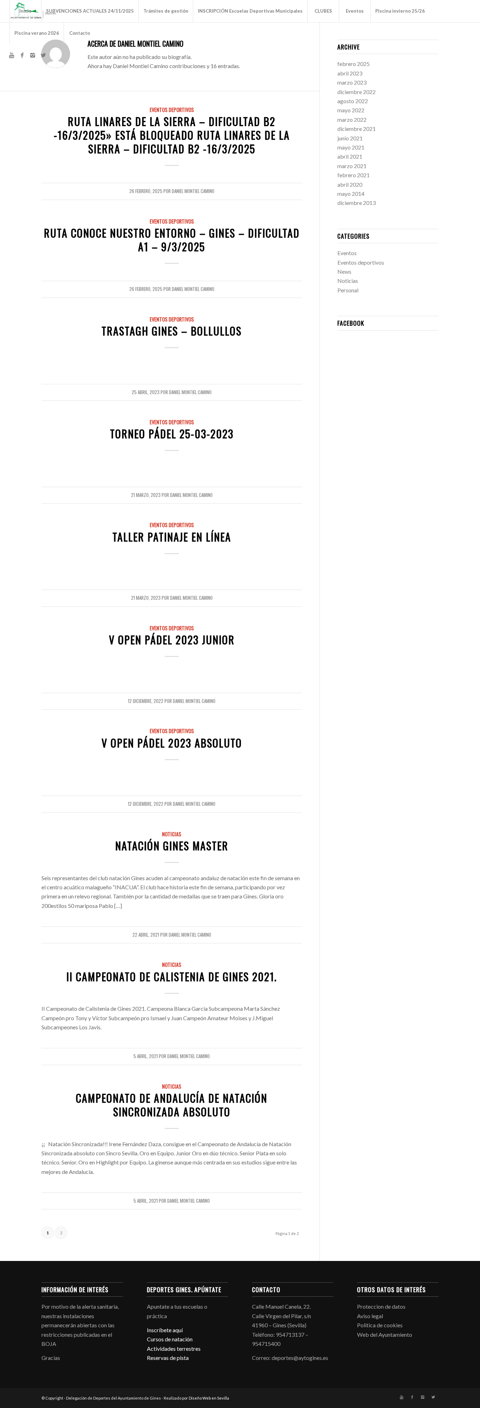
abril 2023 (349, 73)
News (344, 271)
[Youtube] (11, 55)
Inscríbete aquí (165, 1330)
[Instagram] (32, 55)
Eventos (347, 253)
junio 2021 (350, 138)
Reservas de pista (168, 1357)
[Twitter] (43, 55)
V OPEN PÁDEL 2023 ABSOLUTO (172, 743)
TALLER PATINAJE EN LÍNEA (171, 537)
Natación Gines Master (171, 846)
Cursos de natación (170, 1339)
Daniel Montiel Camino (193, 191)
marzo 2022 (352, 119)
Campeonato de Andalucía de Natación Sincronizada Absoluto (171, 1105)
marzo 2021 (352, 165)
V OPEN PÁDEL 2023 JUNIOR (172, 639)
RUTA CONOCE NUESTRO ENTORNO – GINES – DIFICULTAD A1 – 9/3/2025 (172, 239)
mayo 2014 (350, 193)
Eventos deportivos (172, 109)
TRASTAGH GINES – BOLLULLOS (172, 331)
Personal (347, 290)
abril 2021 (349, 156)
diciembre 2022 (356, 91)
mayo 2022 (350, 110)
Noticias (171, 834)
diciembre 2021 (356, 128)
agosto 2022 (352, 101)
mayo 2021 (350, 147)
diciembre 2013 (356, 202)
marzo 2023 (352, 82)
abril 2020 (349, 184)
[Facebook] (22, 55)
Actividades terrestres (174, 1348)
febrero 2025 (353, 63)
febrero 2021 (353, 175)
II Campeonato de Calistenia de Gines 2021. (171, 976)
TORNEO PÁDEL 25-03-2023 (172, 433)
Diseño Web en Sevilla (209, 1398)
